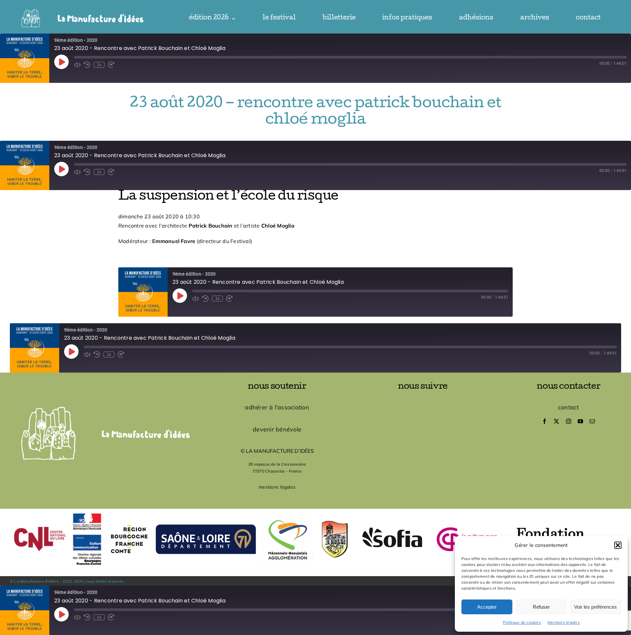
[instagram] (568, 421)
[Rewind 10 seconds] (87, 64)
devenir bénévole (277, 429)
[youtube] (580, 421)
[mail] (592, 421)
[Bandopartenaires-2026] (315, 511)
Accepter (487, 607)
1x (99, 64)
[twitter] (556, 421)
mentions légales (277, 487)
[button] (618, 545)
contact (568, 407)
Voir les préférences (595, 607)
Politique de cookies (522, 622)
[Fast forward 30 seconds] (111, 64)
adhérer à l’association (277, 407)
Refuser (541, 607)
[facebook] (544, 421)
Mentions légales (564, 622)
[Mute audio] (77, 65)
